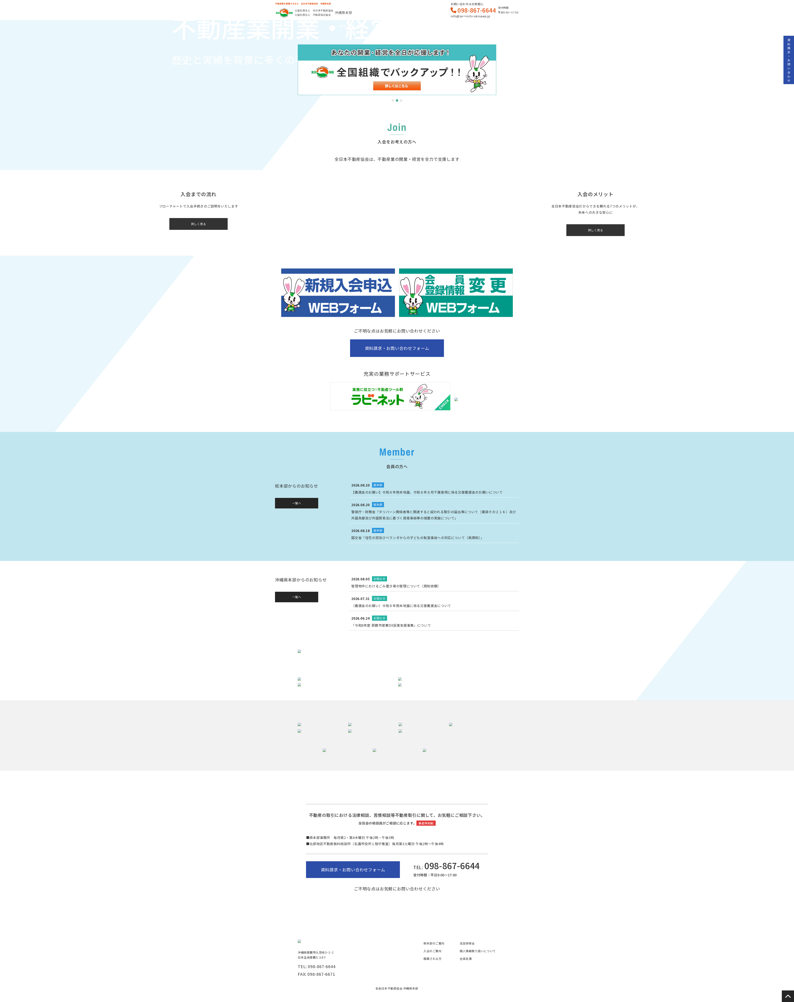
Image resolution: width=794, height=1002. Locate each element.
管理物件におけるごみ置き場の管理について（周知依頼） (396, 585)
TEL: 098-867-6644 (317, 966)
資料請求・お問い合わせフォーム (397, 348)
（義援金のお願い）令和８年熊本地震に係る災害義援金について (401, 605)
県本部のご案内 (352, 25)
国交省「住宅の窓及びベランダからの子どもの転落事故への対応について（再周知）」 (417, 537)
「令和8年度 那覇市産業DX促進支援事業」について (391, 625)
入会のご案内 (432, 951)
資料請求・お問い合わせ (789, 60)
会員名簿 (488, 25)
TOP (306, 25)
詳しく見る (198, 224)
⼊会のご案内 (397, 25)
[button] (393, 100)
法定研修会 (467, 943)
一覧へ (296, 503)
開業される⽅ (442, 25)
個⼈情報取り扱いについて (478, 951)
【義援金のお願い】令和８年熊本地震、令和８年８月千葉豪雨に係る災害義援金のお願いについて (427, 492)
